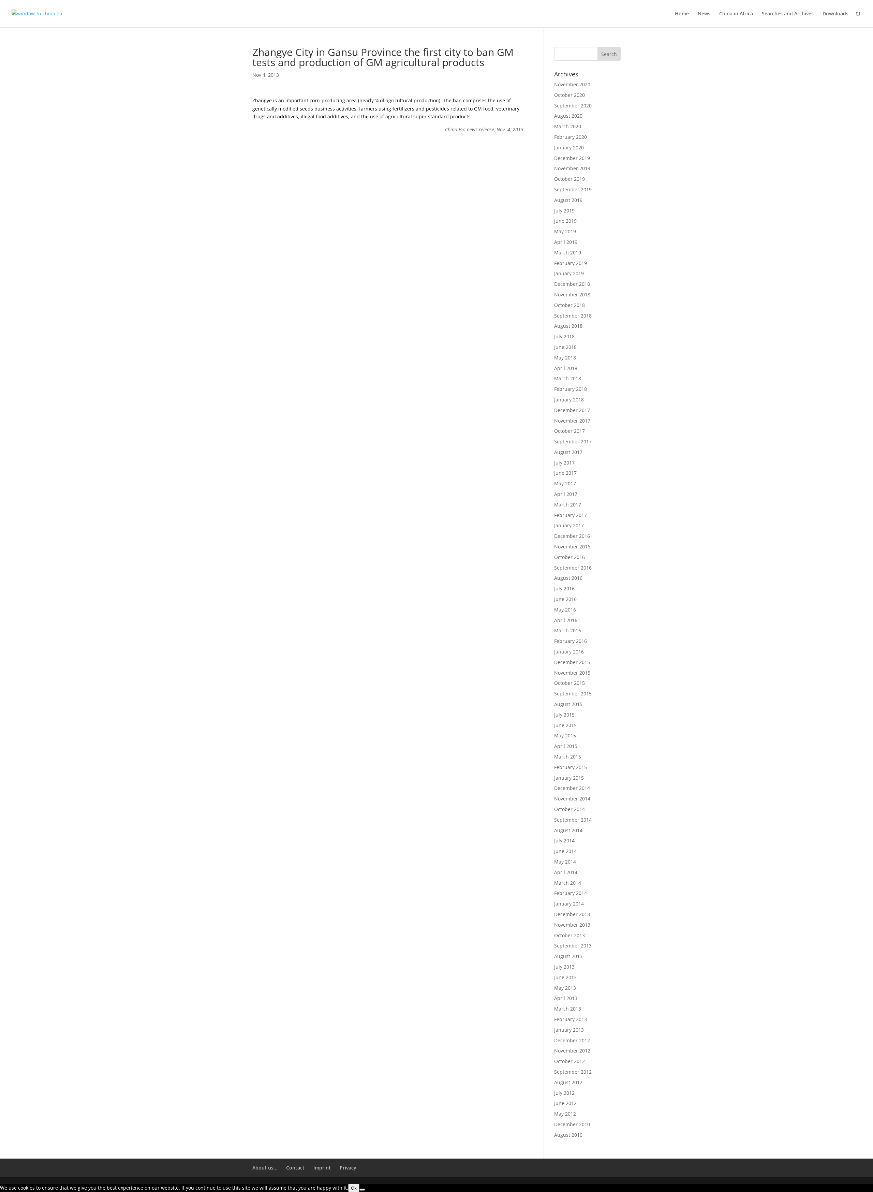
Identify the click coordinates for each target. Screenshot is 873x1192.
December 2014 (572, 788)
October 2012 (569, 1061)
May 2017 (565, 483)
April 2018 (565, 368)
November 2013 (572, 925)
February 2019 (570, 263)
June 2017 (565, 473)
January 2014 (569, 903)
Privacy (348, 1167)
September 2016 (573, 567)
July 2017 (564, 462)
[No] (362, 1190)
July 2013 (564, 966)
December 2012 (572, 1040)
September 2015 (573, 693)
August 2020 (568, 116)
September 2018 (573, 315)
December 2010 (572, 1124)
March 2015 (567, 756)
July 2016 (564, 588)
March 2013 (567, 1008)
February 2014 (570, 893)
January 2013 (569, 1030)
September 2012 (573, 1072)
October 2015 (569, 683)
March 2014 (567, 883)
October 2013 (569, 935)
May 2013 (565, 988)
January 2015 (569, 778)
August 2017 (568, 452)
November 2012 (572, 1050)
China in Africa (736, 14)
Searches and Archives (788, 14)
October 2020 (569, 95)
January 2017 (569, 525)
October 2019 (569, 179)
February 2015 (570, 767)
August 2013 (568, 956)
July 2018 (564, 336)
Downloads (835, 14)
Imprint (322, 1167)
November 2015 (572, 672)
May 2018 (565, 357)
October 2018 (569, 305)
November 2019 (572, 168)
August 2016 (568, 578)
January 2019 (569, 273)
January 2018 (569, 399)
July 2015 (564, 714)
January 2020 (569, 147)
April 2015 (565, 746)
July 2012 (564, 1093)
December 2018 (572, 284)
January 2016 (569, 651)
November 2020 (572, 84)
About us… (264, 1167)
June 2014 (565, 851)
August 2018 (568, 326)
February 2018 (570, 389)
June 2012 (565, 1103)
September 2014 (573, 819)
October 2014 (569, 809)
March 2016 (567, 630)
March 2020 (567, 126)
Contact (295, 1167)
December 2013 (572, 914)
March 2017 (567, 504)
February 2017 (570, 515)
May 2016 (565, 609)
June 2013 (565, 977)
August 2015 (568, 704)
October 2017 (569, 431)
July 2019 (564, 210)
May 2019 (565, 231)
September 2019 (573, 189)
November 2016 (572, 546)
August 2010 (568, 1135)
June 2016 (565, 599)
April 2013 (565, 998)
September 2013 (573, 945)
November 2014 (572, 798)
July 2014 (564, 840)
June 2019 (565, 221)
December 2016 (572, 536)
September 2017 (573, 441)
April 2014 (565, 872)
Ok (354, 1188)
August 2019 (568, 200)
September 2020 (573, 105)
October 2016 (569, 557)
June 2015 (565, 725)
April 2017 (565, 494)
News (704, 14)
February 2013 (570, 1019)
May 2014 (565, 861)
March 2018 (567, 378)
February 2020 (570, 137)
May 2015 (565, 735)
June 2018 (565, 347)
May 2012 (565, 1113)
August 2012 (568, 1082)
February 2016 (570, 641)
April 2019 (565, 242)
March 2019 (567, 252)
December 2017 (572, 410)
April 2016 (565, 620)
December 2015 (572, 662)
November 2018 (572, 294)
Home (682, 14)
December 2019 (572, 158)
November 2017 (572, 420)
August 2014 (568, 830)
